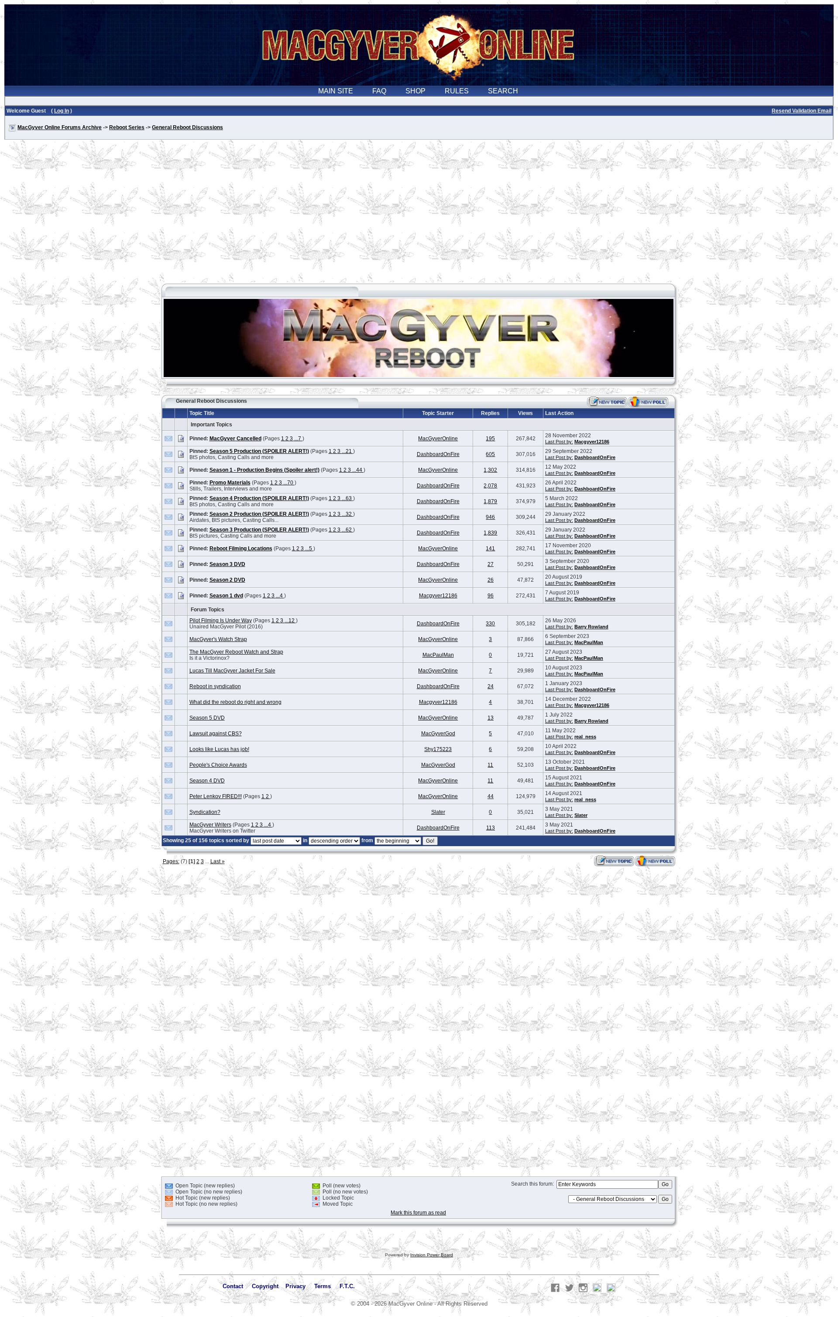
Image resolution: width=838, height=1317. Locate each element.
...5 (309, 548)
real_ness (585, 736)
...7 (298, 439)
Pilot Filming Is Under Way (220, 620)
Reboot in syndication (215, 686)
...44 (358, 470)
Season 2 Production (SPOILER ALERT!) (259, 514)
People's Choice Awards (218, 765)
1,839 (490, 533)
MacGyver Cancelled (235, 439)
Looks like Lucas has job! (219, 749)
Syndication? (204, 812)
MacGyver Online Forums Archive (59, 127)
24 (491, 686)
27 (491, 564)
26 (491, 580)
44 (491, 796)
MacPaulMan (588, 642)
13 (491, 718)
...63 (347, 498)
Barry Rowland (591, 626)
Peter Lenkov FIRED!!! (215, 796)
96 (491, 596)
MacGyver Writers (210, 825)
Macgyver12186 (591, 441)
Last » (217, 861)
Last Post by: (559, 441)
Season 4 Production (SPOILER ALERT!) (259, 498)
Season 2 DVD (227, 580)
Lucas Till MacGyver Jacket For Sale (232, 671)
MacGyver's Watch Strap (218, 639)
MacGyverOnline (438, 439)
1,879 (490, 501)
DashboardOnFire (438, 454)
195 (490, 439)
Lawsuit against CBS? (215, 734)
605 (490, 454)
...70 (289, 483)
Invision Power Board (431, 1254)
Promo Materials (230, 483)
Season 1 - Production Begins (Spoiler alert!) (264, 470)
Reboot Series (126, 127)
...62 (347, 530)
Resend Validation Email (801, 111)
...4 (280, 596)
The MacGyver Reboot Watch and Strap (236, 652)
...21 (347, 451)
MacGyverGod (438, 734)
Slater (438, 812)
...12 (290, 620)
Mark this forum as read (418, 1213)
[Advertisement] (419, 215)
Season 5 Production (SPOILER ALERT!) (259, 451)
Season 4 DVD (207, 781)
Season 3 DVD (227, 564)
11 (490, 765)
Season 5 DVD (207, 718)
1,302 (490, 470)
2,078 (490, 486)
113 (490, 828)
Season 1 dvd (226, 596)
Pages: (171, 861)
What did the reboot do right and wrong (235, 702)
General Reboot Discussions (187, 127)
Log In (61, 111)
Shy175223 (438, 749)
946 (490, 517)
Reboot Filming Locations (241, 548)
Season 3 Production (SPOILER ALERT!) (259, 530)
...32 (347, 514)
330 (490, 624)
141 (490, 548)
